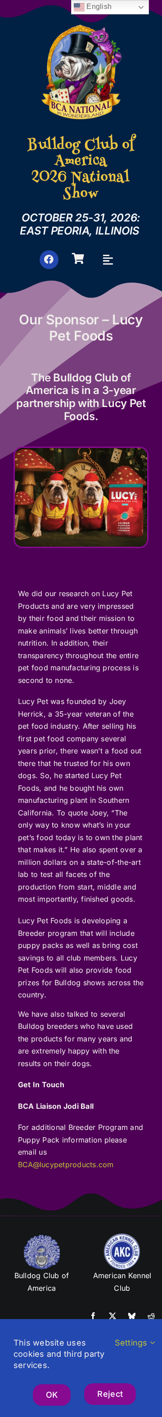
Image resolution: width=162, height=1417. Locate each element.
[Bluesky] (132, 1316)
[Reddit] (151, 1316)
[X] (112, 1316)
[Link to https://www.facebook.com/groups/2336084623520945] (49, 259)
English (98, 6)
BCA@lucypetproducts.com (66, 1164)
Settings (132, 1342)
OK (52, 1394)
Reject (110, 1394)
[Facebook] (93, 1316)
